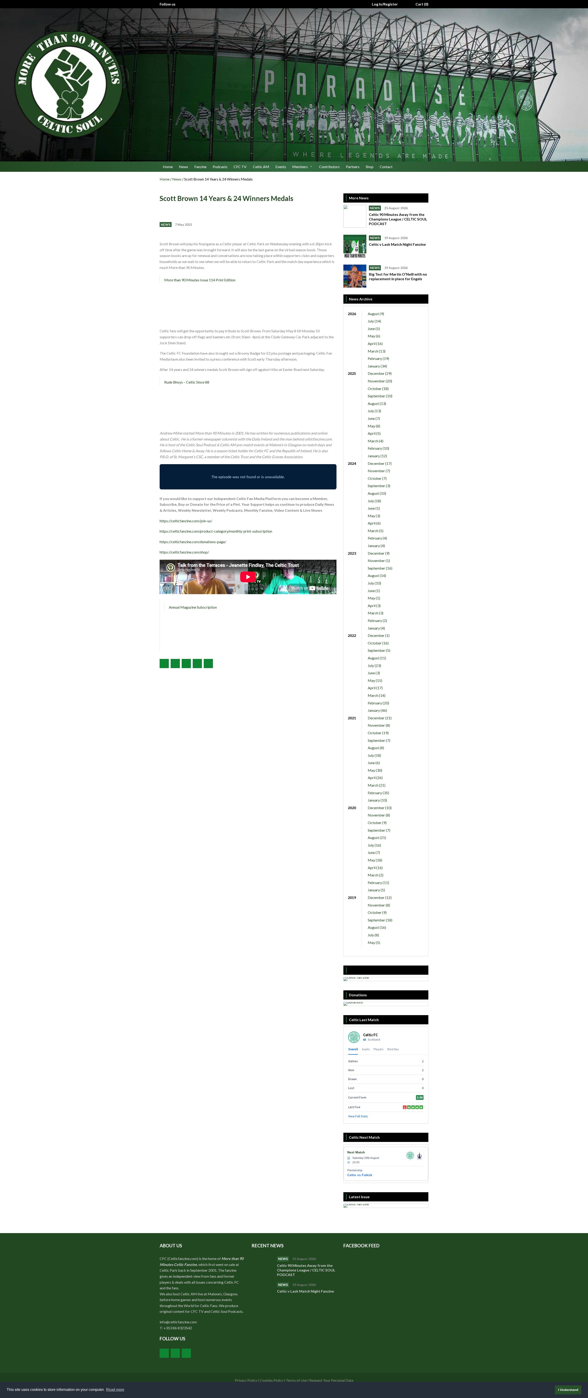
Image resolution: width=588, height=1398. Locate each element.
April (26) (375, 777)
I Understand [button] (568, 1390)
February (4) (377, 538)
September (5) (379, 650)
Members (300, 166)
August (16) (377, 927)
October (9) (377, 822)
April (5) (374, 433)
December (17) (380, 463)
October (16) (378, 643)
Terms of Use (296, 1380)
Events (280, 166)
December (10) (380, 807)
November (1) (379, 560)
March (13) (376, 351)
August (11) (377, 658)
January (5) (376, 890)
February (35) (378, 793)
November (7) (379, 471)
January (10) (377, 800)
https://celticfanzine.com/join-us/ (186, 521)
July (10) (374, 583)
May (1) (374, 598)
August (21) (377, 837)
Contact (386, 166)
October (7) (377, 478)
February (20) (378, 703)
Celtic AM (261, 166)
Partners (352, 166)
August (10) (377, 493)
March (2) (375, 875)
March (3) (375, 613)
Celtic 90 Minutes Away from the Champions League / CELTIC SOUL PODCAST (398, 219)
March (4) (375, 441)
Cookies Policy (271, 1380)
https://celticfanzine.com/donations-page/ (193, 541)
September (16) (380, 568)
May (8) (374, 426)
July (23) (374, 665)
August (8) (376, 748)
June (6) (374, 762)
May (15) (375, 680)
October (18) (378, 388)
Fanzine (200, 166)
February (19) (378, 358)
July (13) (374, 411)
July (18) (374, 501)
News (183, 166)
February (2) (377, 620)
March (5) (375, 530)
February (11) (378, 882)
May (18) (375, 860)
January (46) (377, 710)
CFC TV (240, 166)
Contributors (329, 166)
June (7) (374, 418)
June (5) (374, 328)
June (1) (374, 508)
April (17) (375, 688)
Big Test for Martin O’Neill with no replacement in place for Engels (398, 276)
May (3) (374, 516)
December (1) (379, 635)
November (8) (379, 725)
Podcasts (220, 166)
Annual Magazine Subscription (193, 607)
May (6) (374, 336)
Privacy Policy (246, 1380)
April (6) (374, 523)
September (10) (380, 396)
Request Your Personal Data (331, 1380)
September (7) (379, 740)
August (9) (376, 313)
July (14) (374, 321)
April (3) (374, 605)
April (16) (375, 343)
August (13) (377, 403)
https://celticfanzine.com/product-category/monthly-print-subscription (216, 531)
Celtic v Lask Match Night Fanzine (398, 244)
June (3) (374, 673)
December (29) (380, 373)
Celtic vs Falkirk (359, 1175)
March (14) (376, 695)
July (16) (374, 845)
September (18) (380, 920)
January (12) (377, 456)
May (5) (374, 942)
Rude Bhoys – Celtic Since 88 (186, 382)
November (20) (380, 381)
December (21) (380, 718)
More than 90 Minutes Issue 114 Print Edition (199, 280)
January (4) (376, 545)
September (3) (379, 485)
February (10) (378, 448)
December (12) (380, 897)
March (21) (376, 785)
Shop (369, 166)
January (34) (377, 366)
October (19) (378, 733)
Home (168, 166)
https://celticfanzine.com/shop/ (184, 552)
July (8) (373, 935)
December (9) (379, 553)
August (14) (377, 575)
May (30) (375, 770)
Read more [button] (115, 1390)
